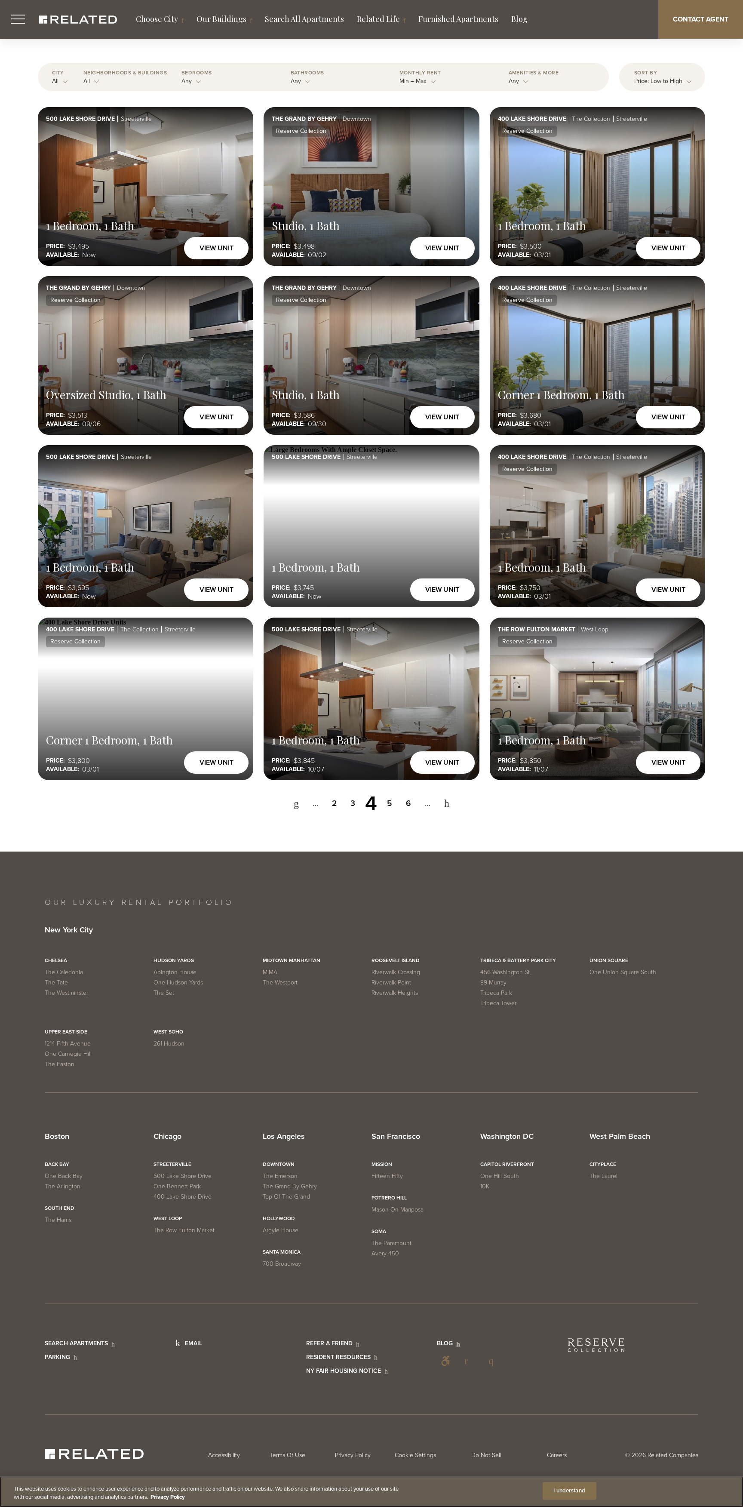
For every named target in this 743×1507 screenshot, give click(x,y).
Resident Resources (338, 1357)
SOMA (379, 1231)
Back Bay (57, 1164)
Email (193, 1343)
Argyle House (280, 1230)
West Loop (168, 1218)
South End (59, 1208)
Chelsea (56, 960)
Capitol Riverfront (507, 1164)
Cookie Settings (415, 1455)
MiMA (270, 972)
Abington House (175, 972)
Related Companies (673, 1455)
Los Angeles (284, 1136)
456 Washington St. (505, 972)
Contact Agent (700, 19)
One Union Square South (622, 972)
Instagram (493, 1361)
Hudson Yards (174, 960)
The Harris (58, 1220)
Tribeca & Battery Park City (518, 960)
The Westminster (66, 992)
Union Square (608, 960)
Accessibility (445, 1361)
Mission (382, 1164)
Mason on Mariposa (398, 1209)
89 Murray (493, 982)
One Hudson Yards (178, 982)
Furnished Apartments (458, 19)
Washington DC (507, 1136)
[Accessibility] (445, 1361)
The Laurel (603, 1176)
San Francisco (396, 1136)
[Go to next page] (446, 804)
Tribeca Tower (498, 1003)
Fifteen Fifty (387, 1176)
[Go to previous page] (296, 804)
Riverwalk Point (391, 982)
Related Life (378, 19)
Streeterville (172, 1164)
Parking (57, 1357)
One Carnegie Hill (68, 1054)
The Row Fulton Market (184, 1230)
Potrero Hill (389, 1198)
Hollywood (279, 1218)
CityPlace (602, 1164)
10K (484, 1186)
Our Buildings (221, 19)
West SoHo (168, 1032)
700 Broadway (282, 1263)
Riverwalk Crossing (396, 972)
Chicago (167, 1136)
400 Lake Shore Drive (183, 1196)
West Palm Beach (619, 1136)
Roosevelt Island (396, 960)
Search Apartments (76, 1343)
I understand (569, 1490)
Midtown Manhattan (291, 960)
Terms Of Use (287, 1455)
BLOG (445, 1343)
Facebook (469, 1361)
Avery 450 (385, 1253)
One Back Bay (64, 1176)
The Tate (56, 982)
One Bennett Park (177, 1186)
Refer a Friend (329, 1343)
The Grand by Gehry (290, 1186)
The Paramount (391, 1243)
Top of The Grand (286, 1196)
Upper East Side (66, 1032)
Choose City (157, 19)
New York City (69, 930)
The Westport (280, 982)
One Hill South (499, 1176)
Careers (557, 1455)
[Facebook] (469, 1361)
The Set (164, 992)
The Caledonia (64, 972)
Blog (519, 19)
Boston (57, 1136)
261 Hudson (169, 1043)
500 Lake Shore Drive (183, 1176)
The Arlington (62, 1186)
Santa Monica (282, 1252)
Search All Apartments (304, 19)
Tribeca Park (496, 992)
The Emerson (280, 1176)
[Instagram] (493, 1361)
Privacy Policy (353, 1455)
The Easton (59, 1064)
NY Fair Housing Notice (343, 1371)
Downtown (279, 1164)
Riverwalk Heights (395, 992)
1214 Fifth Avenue (68, 1043)
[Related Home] (78, 19)
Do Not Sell (486, 1455)
